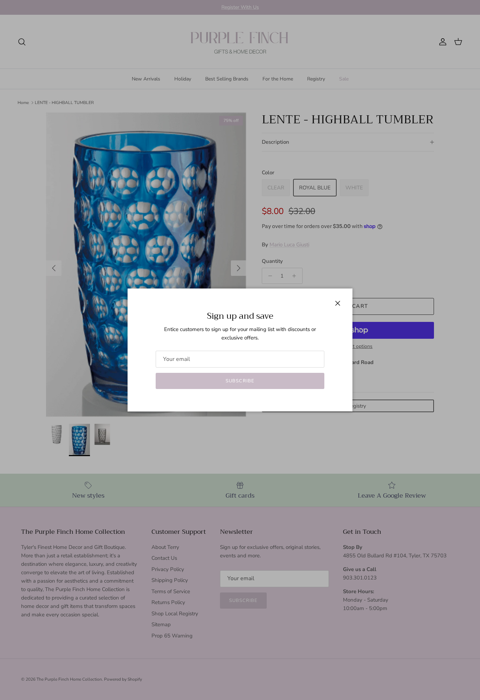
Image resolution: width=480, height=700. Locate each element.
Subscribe (240, 381)
